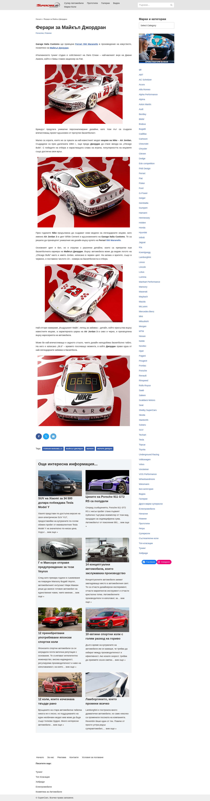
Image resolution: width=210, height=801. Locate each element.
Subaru (142, 425)
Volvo (141, 464)
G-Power (143, 193)
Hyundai (143, 232)
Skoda (142, 415)
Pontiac (142, 365)
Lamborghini (145, 257)
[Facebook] (39, 436)
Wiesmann (144, 484)
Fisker (142, 183)
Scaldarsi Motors (147, 400)
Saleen (142, 395)
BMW (141, 119)
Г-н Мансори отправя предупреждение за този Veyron (56, 567)
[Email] (53, 436)
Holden (142, 222)
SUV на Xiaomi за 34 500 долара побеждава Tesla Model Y (55, 503)
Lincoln (142, 267)
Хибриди (143, 553)
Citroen (142, 153)
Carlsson (143, 139)
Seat (141, 405)
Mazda (142, 301)
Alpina (142, 99)
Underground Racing (149, 454)
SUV (141, 430)
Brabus (142, 124)
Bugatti (142, 129)
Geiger (142, 198)
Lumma (142, 277)
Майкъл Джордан (74, 449)
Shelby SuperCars (148, 410)
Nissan (142, 336)
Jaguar (142, 242)
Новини (48, 33)
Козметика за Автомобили (49, 792)
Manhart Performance (149, 282)
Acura (142, 84)
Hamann (143, 213)
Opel (141, 351)
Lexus (142, 262)
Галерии (105, 3)
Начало (39, 19)
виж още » (52, 532)
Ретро (142, 528)
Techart (142, 435)
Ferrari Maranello (52, 449)
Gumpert (143, 208)
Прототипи (92, 3)
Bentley (142, 114)
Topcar (142, 444)
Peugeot (143, 361)
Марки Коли (70, 7)
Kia (140, 247)
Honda (142, 227)
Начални (40, 33)
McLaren (143, 306)
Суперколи (144, 533)
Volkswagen (145, 459)
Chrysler (143, 148)
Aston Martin (145, 104)
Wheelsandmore (147, 479)
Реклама (61, 757)
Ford (141, 188)
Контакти (74, 757)
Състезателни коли (148, 538)
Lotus (141, 272)
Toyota (142, 449)
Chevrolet (143, 144)
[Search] (171, 5)
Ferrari (142, 173)
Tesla (141, 439)
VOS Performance (148, 474)
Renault (142, 375)
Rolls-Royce (145, 385)
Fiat (141, 178)
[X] (46, 436)
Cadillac (143, 134)
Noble (142, 341)
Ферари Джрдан (104, 449)
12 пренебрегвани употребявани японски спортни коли (55, 637)
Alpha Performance (148, 94)
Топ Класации (43, 777)
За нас (50, 757)
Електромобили (147, 509)
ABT (141, 75)
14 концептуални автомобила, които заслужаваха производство (106, 569)
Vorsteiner (144, 469)
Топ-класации (146, 543)
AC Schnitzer (145, 79)
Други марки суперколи (151, 504)
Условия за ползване (92, 757)
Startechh (143, 420)
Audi (141, 109)
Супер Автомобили (74, 3)
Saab (141, 390)
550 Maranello (113, 240)
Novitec (142, 346)
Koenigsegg (144, 252)
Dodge (142, 158)
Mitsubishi (144, 321)
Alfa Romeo (144, 89)
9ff (140, 70)
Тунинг (142, 548)
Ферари (90, 449)
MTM (141, 331)
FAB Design (144, 168)
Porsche (143, 370)
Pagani (142, 356)
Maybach (143, 296)
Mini (141, 316)
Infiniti (142, 237)
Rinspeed (143, 380)
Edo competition (147, 163)
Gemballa (143, 203)
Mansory (143, 287)
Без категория (146, 489)
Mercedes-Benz (146, 311)
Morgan (142, 326)
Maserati (143, 291)
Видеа (116, 3)
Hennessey (144, 218)
